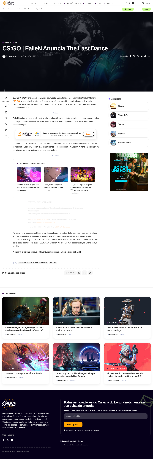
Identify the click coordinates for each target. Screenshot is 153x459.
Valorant (113, 322)
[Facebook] (126, 3)
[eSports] (113, 134)
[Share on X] (134, 56)
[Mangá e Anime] (113, 143)
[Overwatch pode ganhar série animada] (25, 357)
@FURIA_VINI (42, 219)
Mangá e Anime (124, 143)
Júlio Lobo (12, 56)
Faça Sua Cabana (40, 9)
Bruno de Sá (62, 334)
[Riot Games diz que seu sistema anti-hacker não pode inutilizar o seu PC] (127, 357)
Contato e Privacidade (14, 9)
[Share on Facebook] (130, 56)
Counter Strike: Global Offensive (33, 263)
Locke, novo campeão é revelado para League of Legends (53, 187)
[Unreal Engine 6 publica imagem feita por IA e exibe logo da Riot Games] (76, 357)
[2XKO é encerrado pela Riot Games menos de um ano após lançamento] (29, 174)
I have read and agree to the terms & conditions (82, 430)
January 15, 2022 (62, 227)
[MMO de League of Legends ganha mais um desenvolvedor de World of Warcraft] (25, 311)
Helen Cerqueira (63, 380)
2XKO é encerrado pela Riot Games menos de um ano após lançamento (28, 187)
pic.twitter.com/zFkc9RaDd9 (45, 222)
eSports (8, 42)
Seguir (88, 134)
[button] (146, 3)
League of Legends (25, 322)
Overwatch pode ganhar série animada (23, 373)
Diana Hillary (11, 377)
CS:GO (17, 101)
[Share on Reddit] (141, 56)
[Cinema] (113, 106)
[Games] (113, 124)
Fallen (53, 263)
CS (16, 42)
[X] (129, 3)
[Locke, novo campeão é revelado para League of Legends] (56, 174)
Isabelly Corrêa (114, 380)
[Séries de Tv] (113, 115)
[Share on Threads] (6, 124)
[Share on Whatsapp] (137, 56)
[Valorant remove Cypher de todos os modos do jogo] (127, 311)
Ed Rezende (11, 334)
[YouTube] (132, 3)
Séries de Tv (123, 115)
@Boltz (32, 219)
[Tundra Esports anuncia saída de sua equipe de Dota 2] (76, 311)
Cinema (121, 106)
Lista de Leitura (28, 9)
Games (121, 124)
